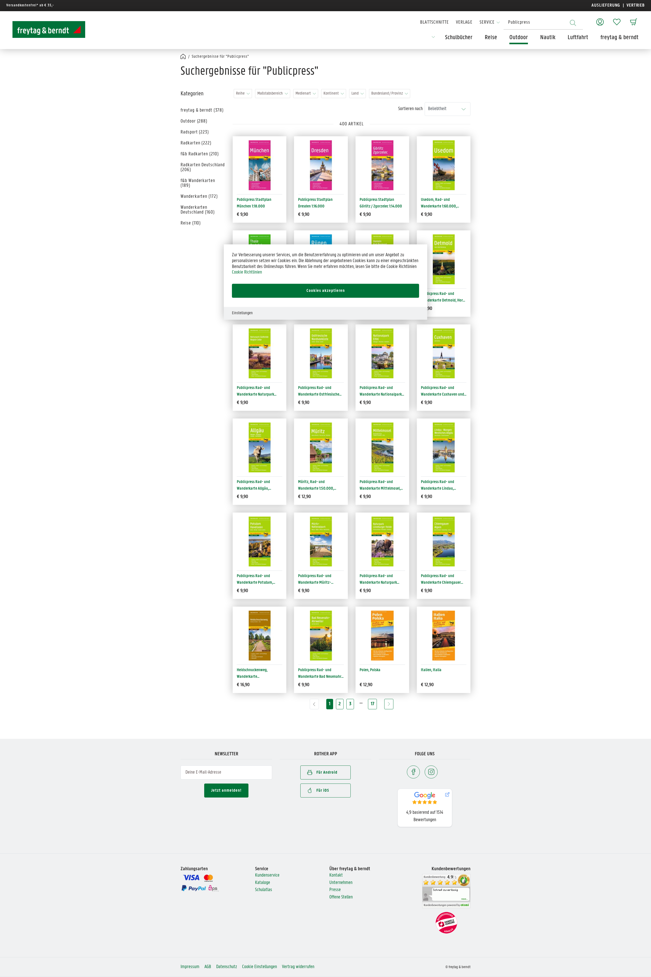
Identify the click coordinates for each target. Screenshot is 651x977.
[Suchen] (573, 22)
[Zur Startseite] (44, 29)
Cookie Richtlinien (247, 272)
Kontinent (331, 93)
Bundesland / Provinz (387, 93)
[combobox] (543, 23)
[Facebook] (413, 771)
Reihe (240, 93)
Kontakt (336, 875)
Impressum (190, 967)
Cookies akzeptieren (325, 291)
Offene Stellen (341, 897)
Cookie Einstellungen (259, 967)
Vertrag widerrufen (298, 967)
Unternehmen (340, 882)
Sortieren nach (410, 109)
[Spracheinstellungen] (433, 38)
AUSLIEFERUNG (605, 5)
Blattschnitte (434, 22)
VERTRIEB (635, 5)
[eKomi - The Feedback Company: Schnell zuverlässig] (446, 891)
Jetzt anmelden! (226, 790)
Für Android (326, 772)
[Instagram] (431, 771)
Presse (335, 890)
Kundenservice (267, 875)
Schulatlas (263, 890)
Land (355, 93)
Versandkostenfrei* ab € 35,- (30, 5)
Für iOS (322, 790)
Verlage (464, 22)
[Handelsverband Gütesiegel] (446, 922)
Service (487, 22)
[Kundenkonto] (600, 19)
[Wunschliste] (616, 19)
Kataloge (262, 882)
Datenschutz (226, 967)
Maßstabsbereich (270, 93)
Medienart (303, 93)
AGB (207, 967)
